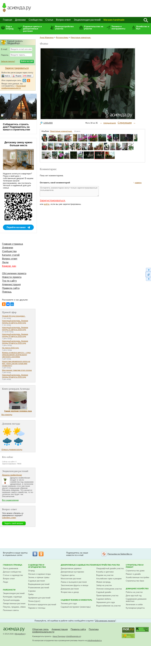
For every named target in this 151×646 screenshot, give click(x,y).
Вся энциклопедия (10, 500)
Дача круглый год (134, 595)
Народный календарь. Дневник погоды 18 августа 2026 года (15, 376)
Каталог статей (11, 255)
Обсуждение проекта (14, 273)
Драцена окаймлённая (12, 475)
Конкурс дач (9, 266)
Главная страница (12, 244)
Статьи (49, 20)
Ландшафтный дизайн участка (110, 568)
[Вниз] (148, 279)
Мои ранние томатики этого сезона (17, 370)
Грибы (30, 594)
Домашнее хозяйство (137, 589)
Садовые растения (36, 581)
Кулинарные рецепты (135, 608)
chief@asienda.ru (73, 636)
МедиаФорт (20, 634)
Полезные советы (11, 610)
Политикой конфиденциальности (13, 87)
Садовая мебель (103, 599)
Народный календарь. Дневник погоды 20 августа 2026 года (15, 335)
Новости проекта (11, 277)
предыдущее (109, 123)
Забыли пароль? (8, 61)
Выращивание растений (38, 584)
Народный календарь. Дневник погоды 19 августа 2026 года (15, 342)
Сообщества (35, 20)
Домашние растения (70, 589)
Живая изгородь (103, 582)
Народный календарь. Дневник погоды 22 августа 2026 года (15, 322)
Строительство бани (135, 581)
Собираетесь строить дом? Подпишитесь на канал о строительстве (16, 127)
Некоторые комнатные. (81, 37)
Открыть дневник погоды (11, 450)
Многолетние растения (71, 578)
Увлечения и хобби (134, 604)
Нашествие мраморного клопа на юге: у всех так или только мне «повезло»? (16, 363)
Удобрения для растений (39, 598)
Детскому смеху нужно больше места (18, 144)
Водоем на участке (104, 575)
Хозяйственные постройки (137, 577)
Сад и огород (9, 27)
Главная (7, 20)
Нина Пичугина (59, 636)
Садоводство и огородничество (37, 566)
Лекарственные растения (14, 603)
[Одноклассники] (4, 304)
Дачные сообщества (12, 572)
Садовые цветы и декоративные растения (32, 28)
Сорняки (32, 591)
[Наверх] (148, 270)
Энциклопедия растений (87, 20)
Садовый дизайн (103, 592)
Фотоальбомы (62, 37)
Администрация (11, 284)
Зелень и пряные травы (38, 577)
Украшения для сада (105, 602)
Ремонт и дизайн (133, 574)
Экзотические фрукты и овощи (74, 585)
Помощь (7, 291)
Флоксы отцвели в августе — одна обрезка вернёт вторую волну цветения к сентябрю (16, 355)
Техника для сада (69, 603)
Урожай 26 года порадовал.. (14, 316)
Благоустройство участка (64, 27)
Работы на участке (134, 592)
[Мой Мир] (12, 304)
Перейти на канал (16, 227)
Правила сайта (10, 288)
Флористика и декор (70, 592)
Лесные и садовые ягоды (39, 574)
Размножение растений (38, 587)
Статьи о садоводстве (13, 575)
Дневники (20, 20)
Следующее (125, 122)
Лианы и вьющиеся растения (74, 582)
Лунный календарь (11, 600)
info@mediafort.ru (94, 641)
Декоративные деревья (71, 568)
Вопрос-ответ (63, 20)
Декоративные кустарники (72, 572)
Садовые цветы (68, 575)
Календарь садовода (12, 597)
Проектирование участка (107, 595)
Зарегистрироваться (52, 200)
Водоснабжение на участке (108, 606)
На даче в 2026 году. (10, 348)
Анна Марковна (47, 37)
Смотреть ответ (9, 517)
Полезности (9, 590)
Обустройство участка (108, 565)
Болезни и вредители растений (42, 604)
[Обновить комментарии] (148, 274)
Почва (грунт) (34, 601)
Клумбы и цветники (105, 572)
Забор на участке (104, 585)
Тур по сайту (9, 280)
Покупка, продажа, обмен (14, 607)
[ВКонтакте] (8, 304)
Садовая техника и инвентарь (76, 600)
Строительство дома (135, 571)
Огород (31, 571)
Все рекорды (6, 415)
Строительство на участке (93, 27)
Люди (5, 262)
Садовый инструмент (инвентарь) (76, 607)
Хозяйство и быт (142, 27)
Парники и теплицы (36, 608)
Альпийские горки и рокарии (109, 578)
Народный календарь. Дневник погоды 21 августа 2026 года (15, 329)
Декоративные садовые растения (78, 565)
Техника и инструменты (118, 27)
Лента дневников (10, 568)
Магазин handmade (114, 20)
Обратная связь (40, 629)
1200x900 (48, 123)
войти (46, 204)
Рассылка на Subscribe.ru (119, 554)
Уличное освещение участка (109, 589)
